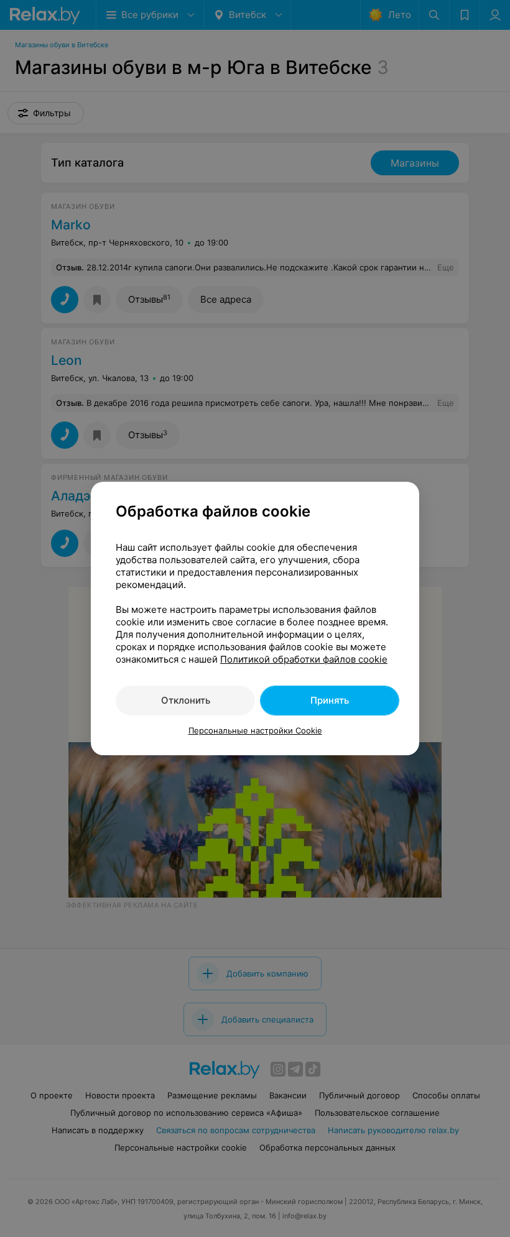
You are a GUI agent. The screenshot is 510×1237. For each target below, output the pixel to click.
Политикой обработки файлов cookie (303, 659)
